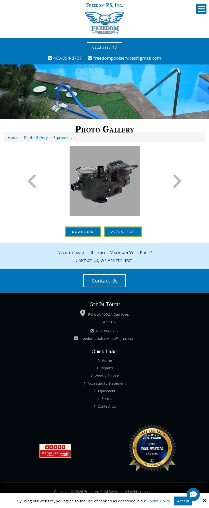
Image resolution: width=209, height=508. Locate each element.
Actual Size (123, 231)
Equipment (62, 137)
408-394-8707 (67, 58)
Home (13, 137)
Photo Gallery (36, 137)
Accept (183, 501)
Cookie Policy (158, 501)
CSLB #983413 (104, 47)
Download (83, 231)
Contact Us (104, 280)
